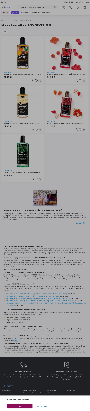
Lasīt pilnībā (80, 223)
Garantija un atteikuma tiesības (33, 393)
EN (82, 2)
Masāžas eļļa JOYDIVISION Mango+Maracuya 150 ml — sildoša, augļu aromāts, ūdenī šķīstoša (23, 74)
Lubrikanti (25, 13)
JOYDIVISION (8, 72)
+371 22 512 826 (67, 2)
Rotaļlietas (35, 13)
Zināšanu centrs (71, 390)
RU (80, 2)
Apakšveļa (46, 13)
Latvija (3, 2)
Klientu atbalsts (6, 390)
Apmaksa (16, 340)
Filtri (4, 31)
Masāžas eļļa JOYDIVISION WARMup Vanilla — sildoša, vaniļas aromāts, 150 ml (23, 123)
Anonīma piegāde (7, 393)
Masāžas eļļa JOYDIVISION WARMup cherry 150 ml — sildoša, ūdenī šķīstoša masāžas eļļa (66, 123)
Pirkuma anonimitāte (29, 390)
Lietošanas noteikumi (51, 393)
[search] (55, 7)
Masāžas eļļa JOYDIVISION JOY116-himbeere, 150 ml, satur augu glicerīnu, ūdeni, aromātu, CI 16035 (66, 74)
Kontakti (69, 393)
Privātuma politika (50, 390)
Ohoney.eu (5, 20)
